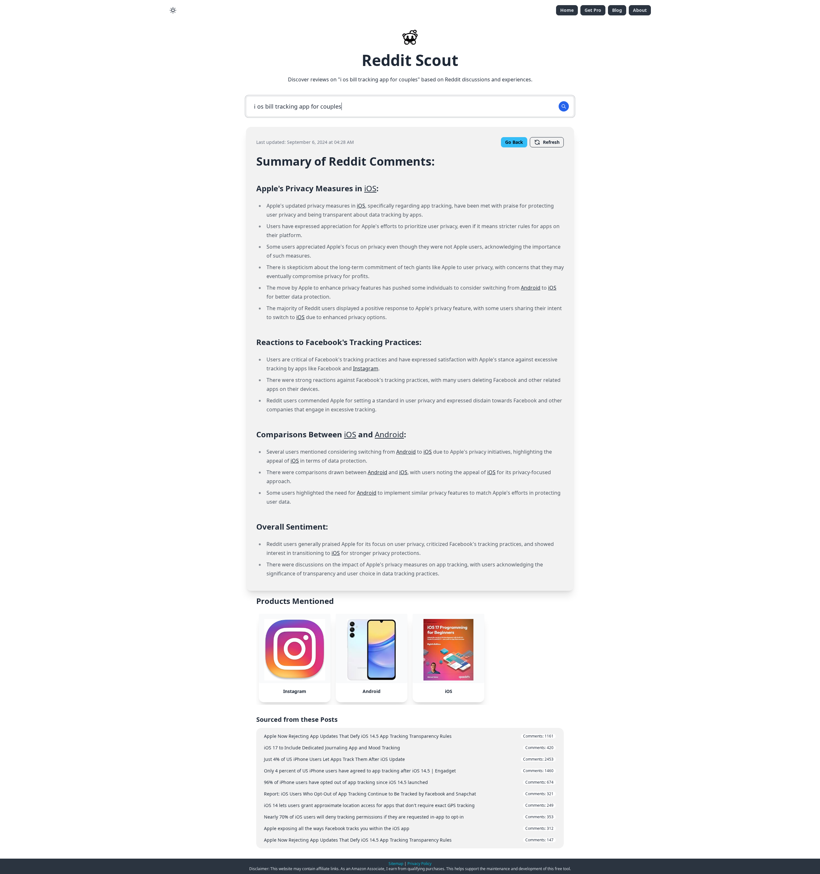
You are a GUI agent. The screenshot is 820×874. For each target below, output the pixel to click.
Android (530, 287)
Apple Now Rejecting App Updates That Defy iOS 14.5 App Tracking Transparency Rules (409, 736)
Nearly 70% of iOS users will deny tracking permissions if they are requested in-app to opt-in (409, 817)
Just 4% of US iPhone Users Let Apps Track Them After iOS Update (409, 759)
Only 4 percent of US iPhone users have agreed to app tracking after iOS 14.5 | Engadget (409, 771)
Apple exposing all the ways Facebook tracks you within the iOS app (409, 828)
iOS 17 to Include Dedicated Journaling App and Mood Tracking (409, 748)
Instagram (365, 368)
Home (567, 10)
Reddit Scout (410, 60)
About (640, 10)
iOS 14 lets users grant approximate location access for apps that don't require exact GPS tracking (409, 805)
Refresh (551, 142)
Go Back (514, 142)
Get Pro (593, 10)
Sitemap (396, 863)
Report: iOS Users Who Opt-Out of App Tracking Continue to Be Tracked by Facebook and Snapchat (409, 794)
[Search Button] (564, 106)
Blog (617, 10)
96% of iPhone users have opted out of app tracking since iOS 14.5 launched (409, 782)
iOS (370, 188)
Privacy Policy (419, 863)
